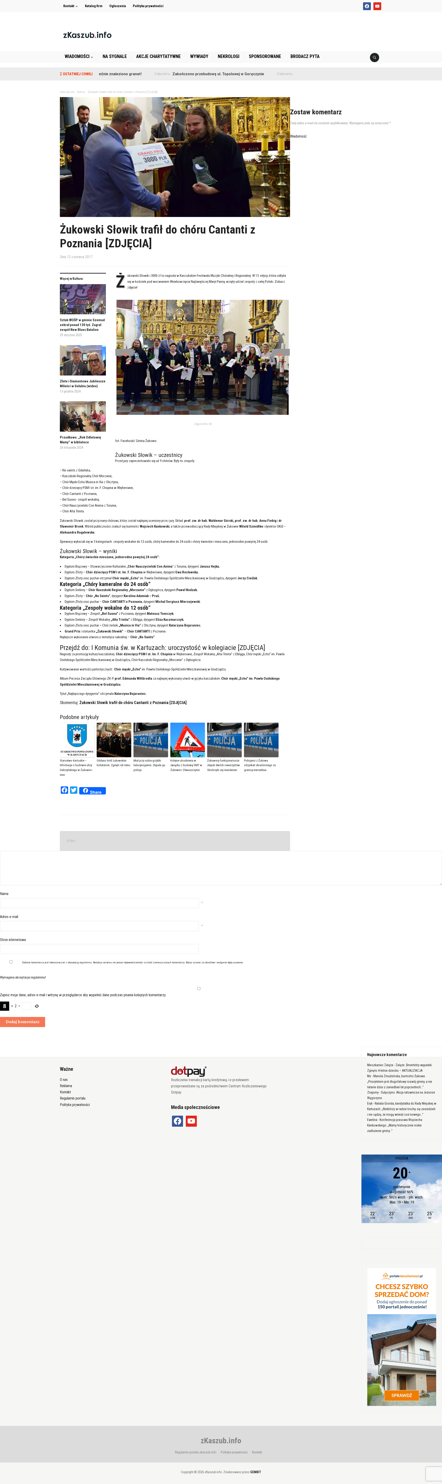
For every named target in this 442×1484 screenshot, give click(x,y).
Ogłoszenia (117, 6)
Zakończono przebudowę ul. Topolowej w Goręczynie (179, 74)
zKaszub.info (221, 1440)
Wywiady (199, 56)
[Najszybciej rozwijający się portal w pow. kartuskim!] (87, 34)
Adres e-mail (9, 917)
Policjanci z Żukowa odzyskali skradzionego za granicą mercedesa (260, 765)
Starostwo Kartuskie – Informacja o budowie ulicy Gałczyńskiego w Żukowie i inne (76, 768)
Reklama (66, 1086)
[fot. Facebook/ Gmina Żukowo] (202, 357)
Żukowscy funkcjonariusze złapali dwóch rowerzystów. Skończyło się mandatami (223, 765)
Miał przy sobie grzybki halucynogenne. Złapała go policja (149, 765)
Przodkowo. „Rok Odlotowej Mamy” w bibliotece (80, 439)
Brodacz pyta (305, 56)
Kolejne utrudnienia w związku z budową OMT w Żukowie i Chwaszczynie (186, 765)
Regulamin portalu (72, 1098)
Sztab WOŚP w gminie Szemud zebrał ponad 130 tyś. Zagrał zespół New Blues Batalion (82, 325)
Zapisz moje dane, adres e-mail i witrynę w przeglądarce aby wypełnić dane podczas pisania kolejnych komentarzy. (83, 995)
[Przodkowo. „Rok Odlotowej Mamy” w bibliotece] (83, 418)
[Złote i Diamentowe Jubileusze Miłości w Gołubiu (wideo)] (83, 362)
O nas (64, 1079)
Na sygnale (115, 56)
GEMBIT (255, 1472)
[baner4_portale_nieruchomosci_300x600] (401, 1337)
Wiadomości (77, 56)
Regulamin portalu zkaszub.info (195, 1452)
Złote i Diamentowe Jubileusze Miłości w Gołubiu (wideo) (82, 383)
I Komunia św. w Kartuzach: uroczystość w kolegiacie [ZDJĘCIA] (178, 648)
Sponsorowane (265, 56)
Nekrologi (228, 56)
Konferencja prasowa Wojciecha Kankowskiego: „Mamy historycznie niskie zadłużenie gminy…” (394, 1125)
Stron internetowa (13, 940)
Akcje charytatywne (158, 56)
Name (4, 894)
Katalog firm (93, 6)
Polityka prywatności (148, 6)
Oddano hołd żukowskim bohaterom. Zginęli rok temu (113, 763)
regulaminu (85, 962)
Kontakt (68, 6)
